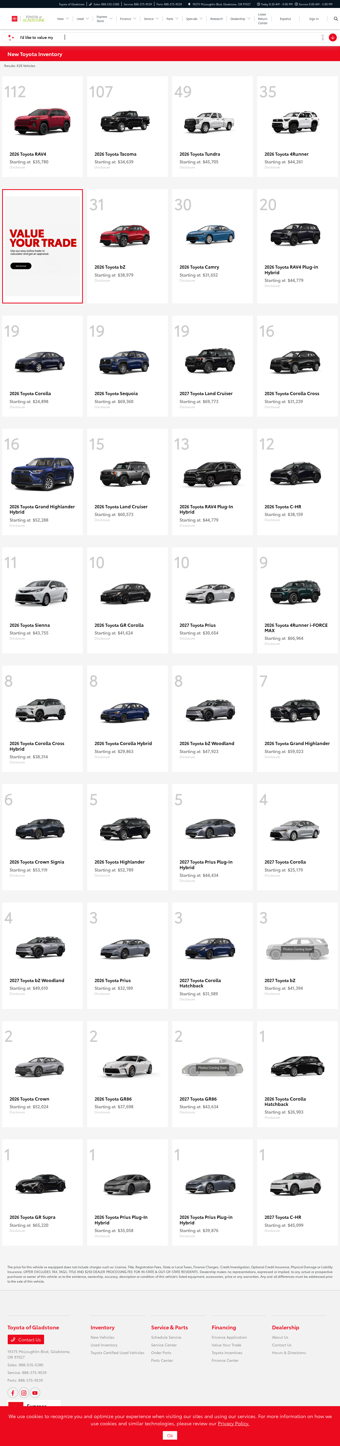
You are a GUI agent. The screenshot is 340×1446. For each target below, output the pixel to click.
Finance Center (225, 1360)
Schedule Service (166, 1337)
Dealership (285, 1327)
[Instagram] (24, 1392)
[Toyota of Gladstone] (31, 18)
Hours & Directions (289, 1352)
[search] (336, 18)
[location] (189, 4)
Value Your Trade (226, 1344)
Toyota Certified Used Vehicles (117, 1352)
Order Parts (161, 1352)
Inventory (102, 1327)
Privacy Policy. (233, 1423)
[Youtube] (35, 1392)
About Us (280, 1337)
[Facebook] (12, 1392)
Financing (224, 1327)
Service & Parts (169, 1327)
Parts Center (162, 1360)
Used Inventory (104, 1344)
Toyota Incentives (227, 1352)
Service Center (164, 1344)
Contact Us (29, 1339)
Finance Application (229, 1337)
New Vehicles (102, 1337)
